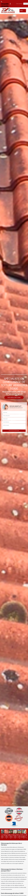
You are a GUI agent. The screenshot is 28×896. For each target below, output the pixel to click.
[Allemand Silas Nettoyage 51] (8, 10)
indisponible (5, 4)
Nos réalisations (14, 397)
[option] (14, 448)
